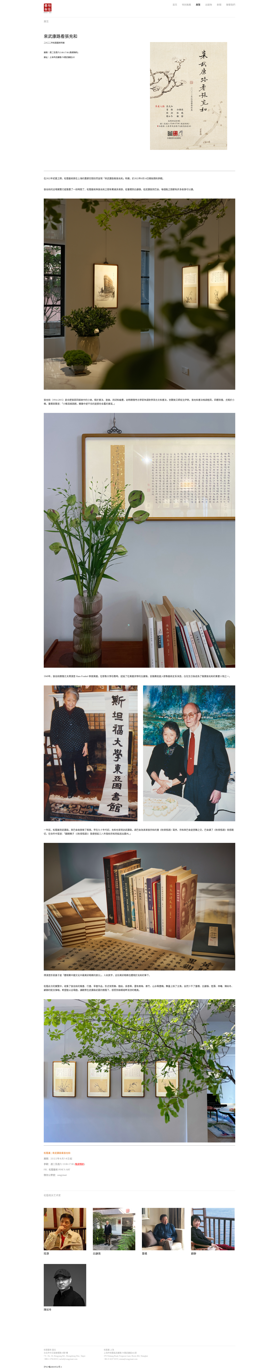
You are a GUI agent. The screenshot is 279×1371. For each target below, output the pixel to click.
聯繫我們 (230, 5)
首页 (175, 5)
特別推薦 (186, 5)
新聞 (219, 5)
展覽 (198, 5)
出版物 (208, 5)
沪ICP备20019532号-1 (53, 1367)
